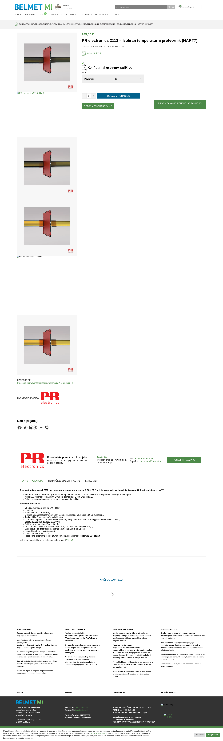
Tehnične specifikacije (64, 480)
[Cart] (198, 7)
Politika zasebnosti (98, 733)
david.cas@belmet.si (150, 461)
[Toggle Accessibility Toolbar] (209, 726)
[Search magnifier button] (173, 7)
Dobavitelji (56, 15)
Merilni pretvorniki (74, 24)
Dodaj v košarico (118, 96)
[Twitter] (25, 427)
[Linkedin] (30, 427)
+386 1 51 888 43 (144, 458)
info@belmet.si (81, 710)
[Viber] (46, 427)
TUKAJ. (69, 540)
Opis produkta (32, 480)
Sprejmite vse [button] (213, 735)
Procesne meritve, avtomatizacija (50, 24)
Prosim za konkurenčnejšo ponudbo (179, 103)
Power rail (89, 79)
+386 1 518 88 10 (82, 708)
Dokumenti (93, 480)
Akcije (42, 14)
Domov (18, 15)
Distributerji (101, 15)
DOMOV (22, 24)
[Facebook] (19, 427)
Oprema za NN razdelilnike (60, 383)
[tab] (32, 480)
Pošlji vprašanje (184, 460)
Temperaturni (90, 24)
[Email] (41, 427)
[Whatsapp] (35, 427)
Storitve (86, 15)
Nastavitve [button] (200, 735)
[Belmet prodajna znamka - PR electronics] (50, 398)
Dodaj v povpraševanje (98, 106)
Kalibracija (72, 15)
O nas (114, 15)
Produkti (30, 15)
